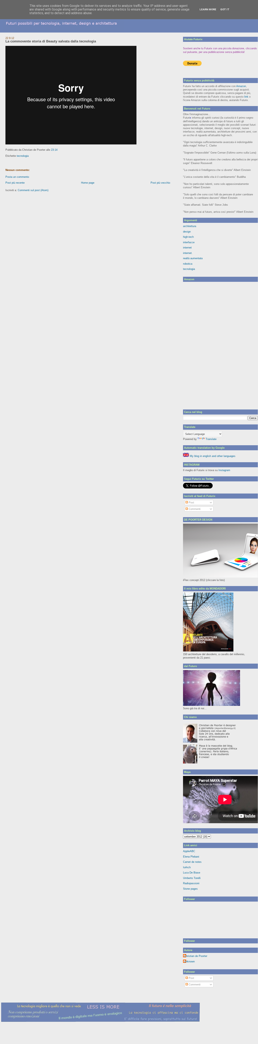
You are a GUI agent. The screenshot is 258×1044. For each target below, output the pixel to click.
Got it (224, 9)
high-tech (188, 236)
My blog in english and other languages (212, 456)
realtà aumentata (193, 258)
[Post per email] (58, 149)
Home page (87, 182)
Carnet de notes (192, 861)
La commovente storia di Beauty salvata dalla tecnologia (50, 41)
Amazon (241, 86)
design (187, 231)
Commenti (194, 508)
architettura (189, 226)
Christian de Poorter (195, 956)
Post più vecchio (160, 182)
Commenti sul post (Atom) (33, 190)
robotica (187, 263)
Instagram (224, 470)
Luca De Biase (191, 872)
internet (187, 247)
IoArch (187, 867)
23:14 (54, 149)
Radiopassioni (191, 883)
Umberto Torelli (192, 878)
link (246, 96)
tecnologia (23, 155)
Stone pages (190, 888)
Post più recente (15, 182)
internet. (187, 253)
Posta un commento (17, 176)
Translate (211, 439)
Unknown (189, 961)
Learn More (208, 9)
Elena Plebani (191, 856)
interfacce (189, 242)
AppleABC (189, 851)
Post (191, 502)
